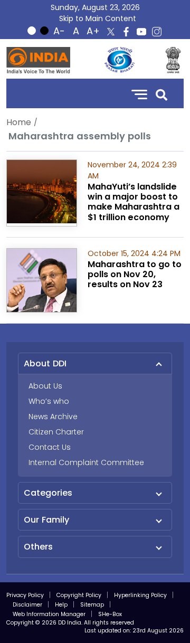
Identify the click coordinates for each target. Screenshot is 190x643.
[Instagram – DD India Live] (156, 31)
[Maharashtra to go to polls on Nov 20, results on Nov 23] (42, 279)
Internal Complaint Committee (86, 462)
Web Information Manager (49, 614)
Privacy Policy (25, 595)
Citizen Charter (56, 432)
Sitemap (92, 605)
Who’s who (48, 401)
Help (61, 605)
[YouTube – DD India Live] (141, 31)
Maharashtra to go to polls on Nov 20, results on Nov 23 (135, 274)
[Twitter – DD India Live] (110, 31)
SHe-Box (110, 614)
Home (18, 122)
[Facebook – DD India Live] (126, 31)
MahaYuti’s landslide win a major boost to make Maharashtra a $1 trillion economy (133, 202)
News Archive (53, 416)
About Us (45, 386)
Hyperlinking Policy (140, 595)
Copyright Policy (78, 595)
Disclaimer (27, 605)
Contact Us (49, 447)
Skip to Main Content (97, 18)
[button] (161, 94)
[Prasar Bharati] (119, 60)
